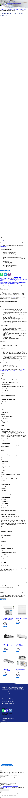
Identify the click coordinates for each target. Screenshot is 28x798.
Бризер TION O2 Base (21, 618)
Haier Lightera (24, 9)
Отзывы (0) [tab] (19, 285)
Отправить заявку (4, 790)
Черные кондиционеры (13, 283)
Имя (1, 590)
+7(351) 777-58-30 (10, 701)
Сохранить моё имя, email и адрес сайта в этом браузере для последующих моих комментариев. (12, 596)
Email (2, 592)
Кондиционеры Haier (14, 9)
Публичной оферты (7, 786)
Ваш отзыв (3, 573)
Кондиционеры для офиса (8, 280)
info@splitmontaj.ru (9, 703)
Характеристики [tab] (12, 285)
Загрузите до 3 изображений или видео (10, 585)
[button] (3, 5)
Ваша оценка (3, 570)
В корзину (3, 270)
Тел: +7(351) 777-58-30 (15, 3)
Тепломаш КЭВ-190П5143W (7, 645)
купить (8, 270)
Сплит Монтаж (10, 718)
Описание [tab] (5, 285)
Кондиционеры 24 (12, 279)
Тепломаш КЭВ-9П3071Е (6, 670)
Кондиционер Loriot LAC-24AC (21, 670)
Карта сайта (4, 720)
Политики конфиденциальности (9, 786)
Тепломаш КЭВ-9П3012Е (19, 645)
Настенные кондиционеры (10, 282)
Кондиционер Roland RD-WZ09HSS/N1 (8, 619)
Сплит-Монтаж (4, 9)
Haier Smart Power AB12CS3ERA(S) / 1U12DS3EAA (12, 370)
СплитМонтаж (4, 246)
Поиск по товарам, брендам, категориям (10, 792)
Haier (14, 297)
